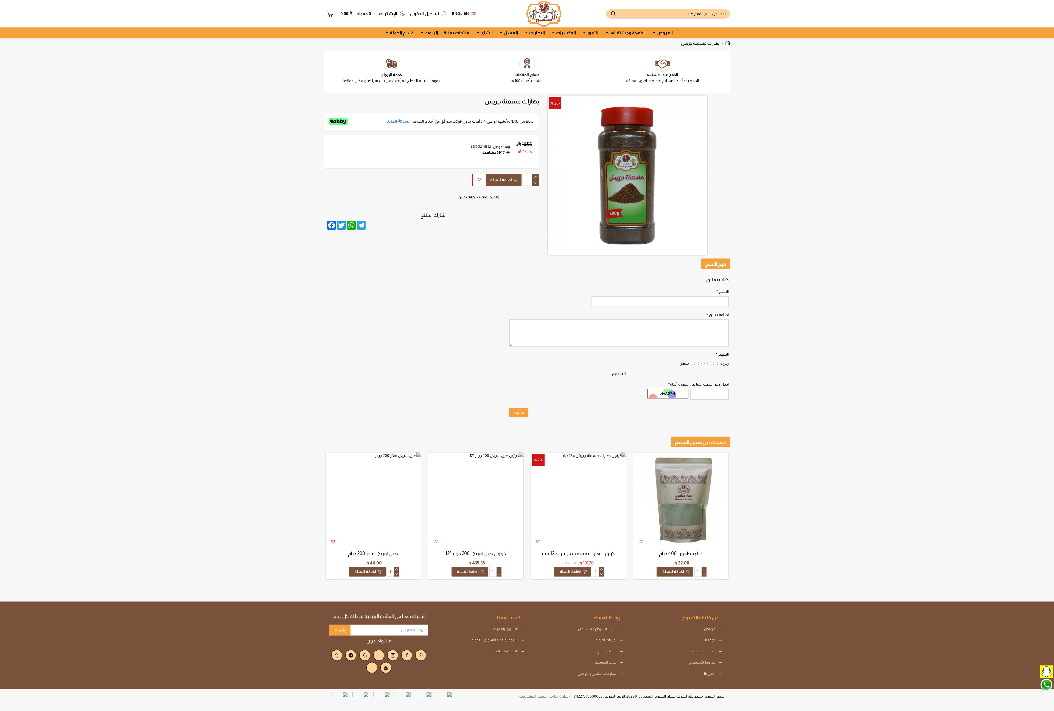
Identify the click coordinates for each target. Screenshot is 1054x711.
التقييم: (723, 354)
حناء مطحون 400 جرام (681, 553)
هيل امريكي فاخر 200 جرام (373, 553)
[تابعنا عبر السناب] (1033, 671)
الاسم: (723, 291)
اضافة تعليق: (718, 315)
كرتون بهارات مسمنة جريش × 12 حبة (578, 553)
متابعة (518, 413)
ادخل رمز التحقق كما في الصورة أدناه (699, 384)
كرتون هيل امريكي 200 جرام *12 (475, 553)
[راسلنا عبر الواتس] (1033, 685)
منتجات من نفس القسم (700, 442)
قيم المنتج (715, 264)
